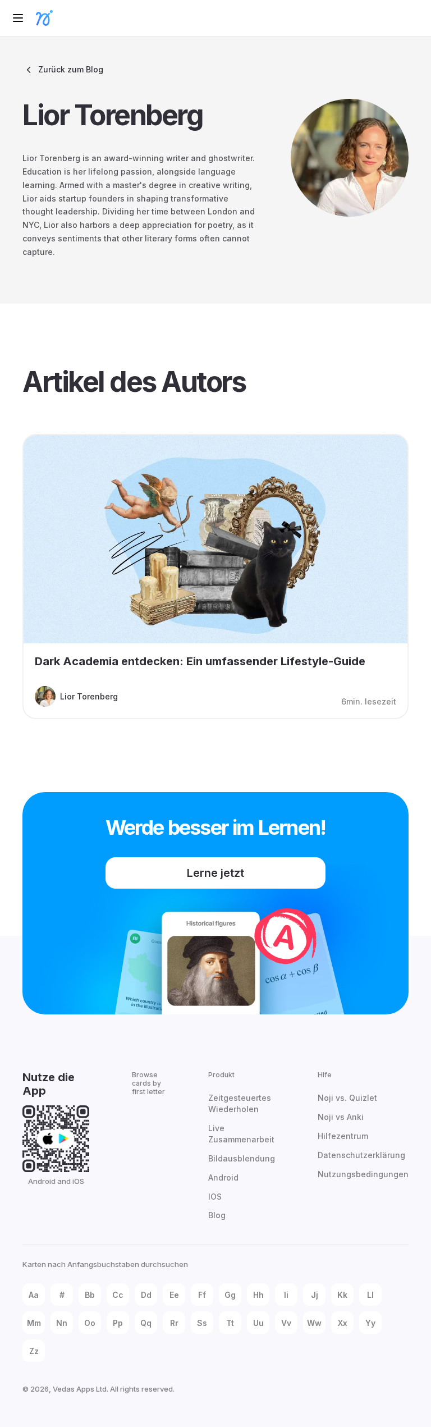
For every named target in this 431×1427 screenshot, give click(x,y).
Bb (90, 1295)
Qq (146, 1323)
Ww (314, 1323)
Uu (258, 1323)
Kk (342, 1295)
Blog (217, 1215)
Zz (34, 1351)
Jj (314, 1295)
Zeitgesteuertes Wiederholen (239, 1103)
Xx (342, 1323)
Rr (174, 1323)
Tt (230, 1323)
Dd (146, 1295)
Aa (34, 1295)
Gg (230, 1295)
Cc (117, 1295)
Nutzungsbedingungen (363, 1174)
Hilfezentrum (343, 1136)
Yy (370, 1323)
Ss (202, 1323)
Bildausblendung (241, 1158)
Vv (286, 1323)
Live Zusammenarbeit (241, 1133)
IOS (215, 1196)
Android (223, 1177)
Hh (258, 1295)
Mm (34, 1323)
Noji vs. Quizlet (347, 1098)
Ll (370, 1295)
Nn (61, 1323)
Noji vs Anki (341, 1117)
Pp (118, 1323)
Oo (89, 1323)
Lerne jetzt (215, 873)
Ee (174, 1295)
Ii (286, 1295)
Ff (202, 1295)
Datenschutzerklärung (361, 1155)
